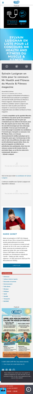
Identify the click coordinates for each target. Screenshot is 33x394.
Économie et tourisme (10, 281)
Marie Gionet (10, 234)
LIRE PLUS (16, 265)
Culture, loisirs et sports (11, 279)
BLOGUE (6, 301)
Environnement (8, 284)
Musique (6, 289)
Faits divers (7, 286)
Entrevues (6, 276)
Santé (5, 294)
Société (6, 296)
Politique (6, 291)
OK (17, 380)
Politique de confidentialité (14, 364)
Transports (7, 298)
